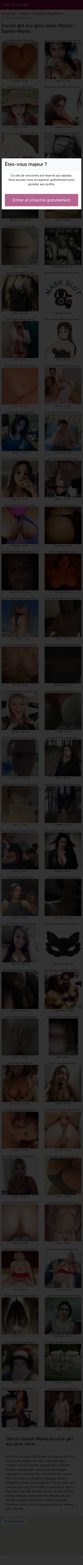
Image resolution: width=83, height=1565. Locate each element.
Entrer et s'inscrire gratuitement (41, 200)
